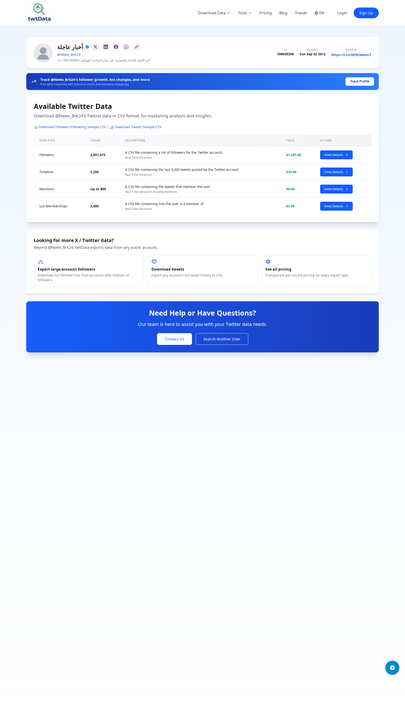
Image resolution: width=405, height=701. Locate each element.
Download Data (212, 12)
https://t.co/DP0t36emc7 (351, 54)
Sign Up (366, 12)
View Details (333, 155)
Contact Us (174, 339)
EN (321, 12)
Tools (242, 12)
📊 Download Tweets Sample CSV (135, 127)
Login (342, 12)
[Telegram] (392, 668)
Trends (301, 12)
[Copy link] (136, 47)
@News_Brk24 (69, 54)
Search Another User (221, 339)
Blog (283, 12)
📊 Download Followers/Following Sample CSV (70, 127)
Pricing (265, 12)
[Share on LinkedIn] (105, 47)
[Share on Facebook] (116, 47)
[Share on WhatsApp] (126, 47)
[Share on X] (95, 47)
